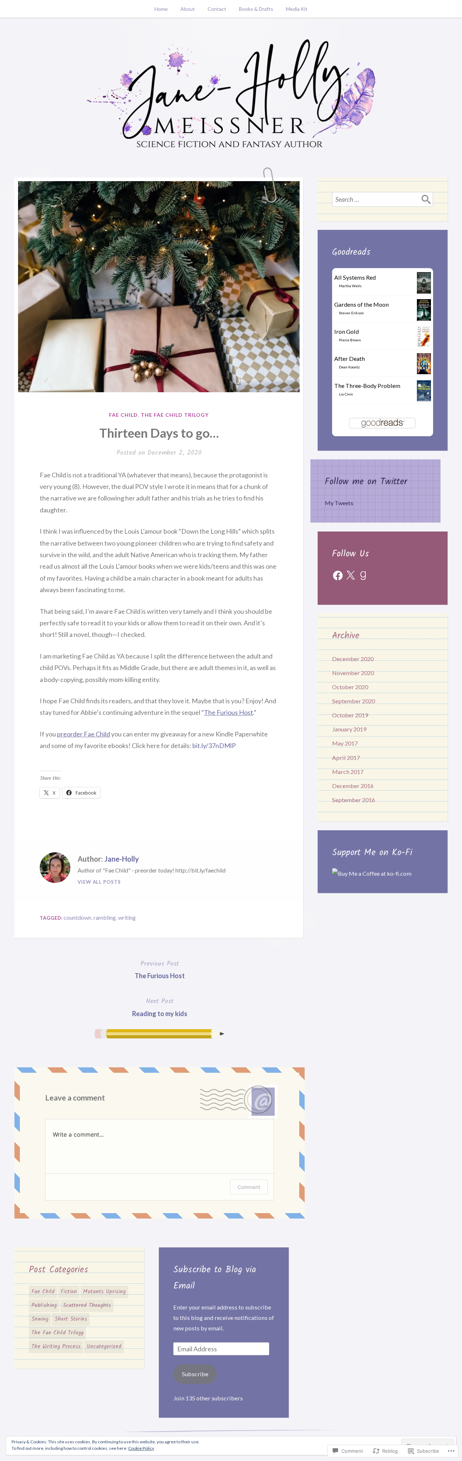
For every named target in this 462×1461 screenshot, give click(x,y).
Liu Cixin (346, 394)
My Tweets (339, 502)
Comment (248, 1187)
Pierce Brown (350, 340)
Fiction (69, 1291)
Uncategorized (104, 1346)
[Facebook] (338, 575)
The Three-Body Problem (367, 385)
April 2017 (346, 757)
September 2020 (353, 700)
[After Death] (424, 371)
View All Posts (99, 882)
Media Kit (297, 9)
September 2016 (353, 799)
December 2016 (353, 785)
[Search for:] (382, 199)
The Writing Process (55, 1346)
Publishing (44, 1305)
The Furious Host (228, 712)
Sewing (39, 1319)
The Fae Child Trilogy (175, 415)
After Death (349, 358)
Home (161, 9)
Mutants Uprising (104, 1291)
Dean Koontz (349, 367)
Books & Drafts (256, 9)
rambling (104, 917)
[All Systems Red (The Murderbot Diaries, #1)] (424, 292)
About (187, 9)
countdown (77, 917)
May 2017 (345, 743)
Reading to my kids (159, 1006)
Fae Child (123, 415)
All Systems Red (355, 277)
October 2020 (350, 686)
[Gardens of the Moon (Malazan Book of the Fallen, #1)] (424, 319)
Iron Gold (346, 331)
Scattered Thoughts (87, 1305)
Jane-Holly (121, 858)
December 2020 (353, 658)
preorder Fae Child (83, 734)
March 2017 (347, 771)
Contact (217, 9)
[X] (350, 575)
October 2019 (350, 715)
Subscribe (195, 1373)
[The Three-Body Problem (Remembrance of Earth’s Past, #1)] (424, 398)
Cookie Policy (141, 1448)
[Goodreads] (363, 575)
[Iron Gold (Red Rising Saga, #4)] (424, 345)
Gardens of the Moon (361, 304)
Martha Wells (350, 286)
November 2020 (353, 672)
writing (127, 917)
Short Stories (71, 1319)
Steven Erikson (351, 313)
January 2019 (349, 729)
